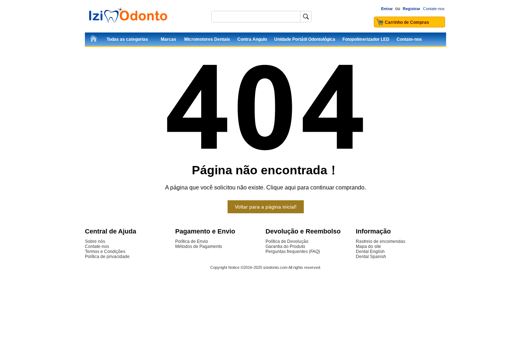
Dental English (370, 251)
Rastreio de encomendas (380, 241)
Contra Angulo (252, 39)
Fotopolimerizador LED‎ (365, 39)
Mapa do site (368, 246)
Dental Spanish (371, 256)
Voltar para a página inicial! (266, 207)
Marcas (168, 39)
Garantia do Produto (285, 246)
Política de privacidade (107, 256)
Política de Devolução (287, 241)
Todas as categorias (127, 39)
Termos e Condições (105, 251)
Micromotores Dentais (207, 39)
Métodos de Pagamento (198, 246)
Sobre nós (95, 241)
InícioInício (94, 40)
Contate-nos (434, 8)
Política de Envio (191, 241)
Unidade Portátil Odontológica (304, 39)
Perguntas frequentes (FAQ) (293, 251)
